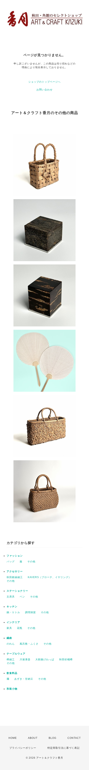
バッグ (11, 561)
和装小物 (12, 688)
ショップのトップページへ (44, 81)
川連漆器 (25, 659)
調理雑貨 (30, 612)
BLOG (52, 738)
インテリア (13, 622)
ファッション (15, 555)
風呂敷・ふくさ (29, 643)
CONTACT (74, 738)
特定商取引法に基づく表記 (63, 747)
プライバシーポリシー (22, 747)
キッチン (12, 606)
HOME (12, 738)
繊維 (9, 638)
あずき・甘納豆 (23, 678)
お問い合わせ (44, 89)
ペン (22, 596)
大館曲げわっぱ (44, 659)
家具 (9, 628)
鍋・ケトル (13, 612)
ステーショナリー (17, 590)
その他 (31, 561)
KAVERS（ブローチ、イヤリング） (49, 577)
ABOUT (32, 738)
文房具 (11, 596)
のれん (11, 643)
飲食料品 (12, 673)
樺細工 (11, 659)
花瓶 (19, 628)
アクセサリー (15, 571)
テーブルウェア (16, 653)
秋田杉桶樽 (66, 659)
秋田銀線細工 (15, 577)
